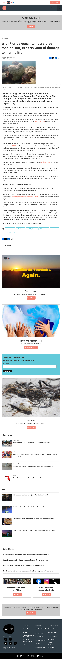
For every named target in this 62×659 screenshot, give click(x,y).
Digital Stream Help (40, 647)
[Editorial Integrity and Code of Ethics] (17, 581)
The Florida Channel (41, 628)
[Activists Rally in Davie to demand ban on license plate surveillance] (7, 443)
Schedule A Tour (52, 647)
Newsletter (26, 632)
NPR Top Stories (32, 228)
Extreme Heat (43, 228)
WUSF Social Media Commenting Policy (46, 589)
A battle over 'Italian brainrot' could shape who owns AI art (29, 507)
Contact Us (26, 628)
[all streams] (59, 8)
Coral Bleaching (11, 232)
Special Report (31, 291)
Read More (31, 298)
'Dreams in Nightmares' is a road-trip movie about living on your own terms (34, 530)
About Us (25, 625)
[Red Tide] (31, 397)
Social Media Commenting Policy (28, 640)
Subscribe (31, 27)
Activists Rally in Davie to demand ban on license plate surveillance (32, 442)
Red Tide (31, 420)
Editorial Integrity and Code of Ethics (17, 589)
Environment (5, 38)
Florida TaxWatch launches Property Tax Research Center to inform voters (33, 478)
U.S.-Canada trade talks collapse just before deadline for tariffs (30, 495)
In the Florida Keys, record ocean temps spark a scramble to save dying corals (26, 554)
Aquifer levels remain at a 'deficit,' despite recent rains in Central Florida (33, 466)
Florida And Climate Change (31, 341)
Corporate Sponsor (53, 628)
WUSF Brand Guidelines (51, 643)
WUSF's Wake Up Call (31, 18)
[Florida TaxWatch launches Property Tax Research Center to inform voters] (7, 478)
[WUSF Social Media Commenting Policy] (46, 581)
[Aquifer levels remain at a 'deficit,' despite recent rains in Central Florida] (7, 466)
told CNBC (13, 146)
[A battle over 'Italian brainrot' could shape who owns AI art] (7, 509)
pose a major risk (39, 121)
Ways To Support (52, 636)
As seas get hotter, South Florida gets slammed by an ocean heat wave (23, 565)
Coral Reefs (54, 228)
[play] (4, 8)
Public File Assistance (41, 640)
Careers (25, 644)
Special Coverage (31, 347)
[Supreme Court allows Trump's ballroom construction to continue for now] (7, 521)
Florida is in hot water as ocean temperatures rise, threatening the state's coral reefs (28, 571)
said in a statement (42, 213)
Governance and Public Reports (40, 632)
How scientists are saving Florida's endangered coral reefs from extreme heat (25, 560)
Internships (38, 625)
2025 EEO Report (40, 644)
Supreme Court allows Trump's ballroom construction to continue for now (33, 518)
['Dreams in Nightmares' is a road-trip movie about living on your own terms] (7, 533)
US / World (20, 228)
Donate (55, 2)
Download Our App (52, 632)
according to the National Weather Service (25, 196)
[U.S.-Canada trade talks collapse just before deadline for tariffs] (7, 497)
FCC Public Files (39, 636)
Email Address (8, 364)
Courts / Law (16, 440)
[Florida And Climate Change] (31, 321)
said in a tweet (45, 162)
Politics (14, 452)
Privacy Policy (51, 639)
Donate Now (31, 613)
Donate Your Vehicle (53, 625)
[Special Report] (31, 271)
